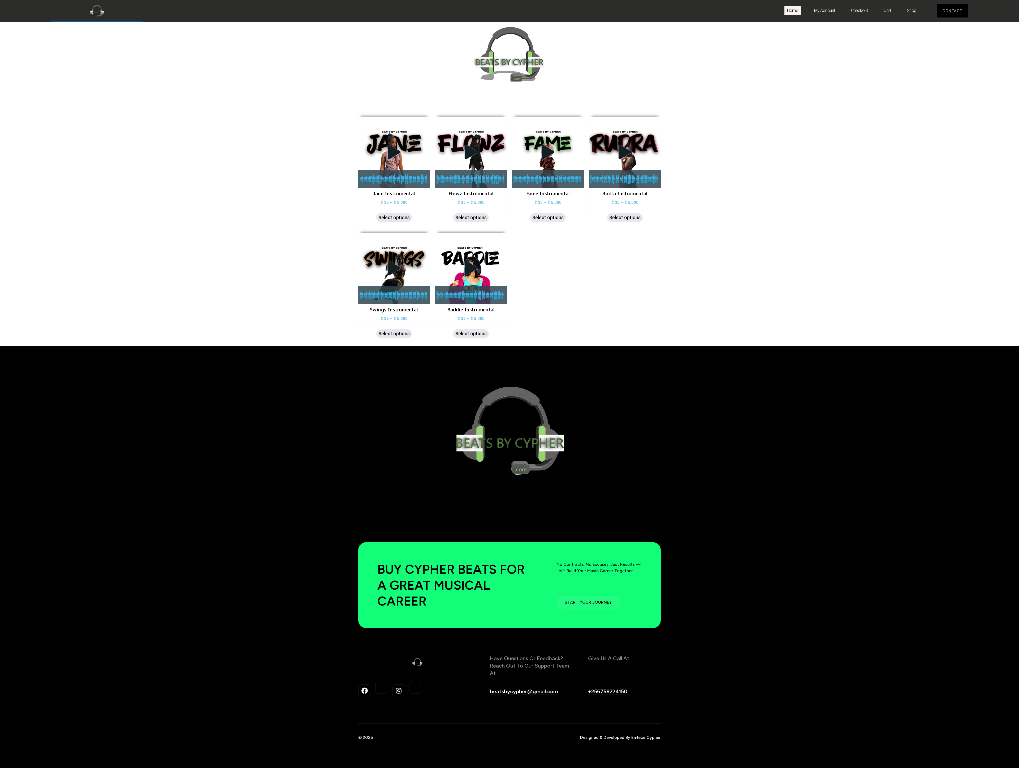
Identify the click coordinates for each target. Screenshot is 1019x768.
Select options (394, 217)
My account (824, 10)
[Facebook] (364, 690)
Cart (887, 10)
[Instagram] (398, 690)
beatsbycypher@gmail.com (524, 691)
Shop (911, 10)
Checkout (859, 10)
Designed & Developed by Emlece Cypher (620, 737)
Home (792, 10)
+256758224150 (607, 691)
